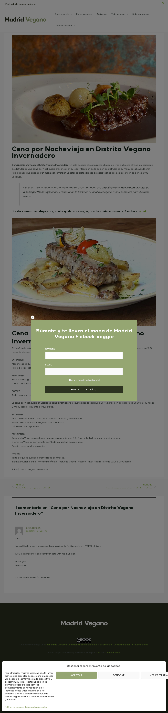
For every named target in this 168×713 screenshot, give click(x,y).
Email (48, 364)
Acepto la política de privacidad (85, 380)
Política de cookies (14, 707)
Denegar (119, 675)
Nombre (50, 348)
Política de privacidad (36, 707)
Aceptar (76, 675)
